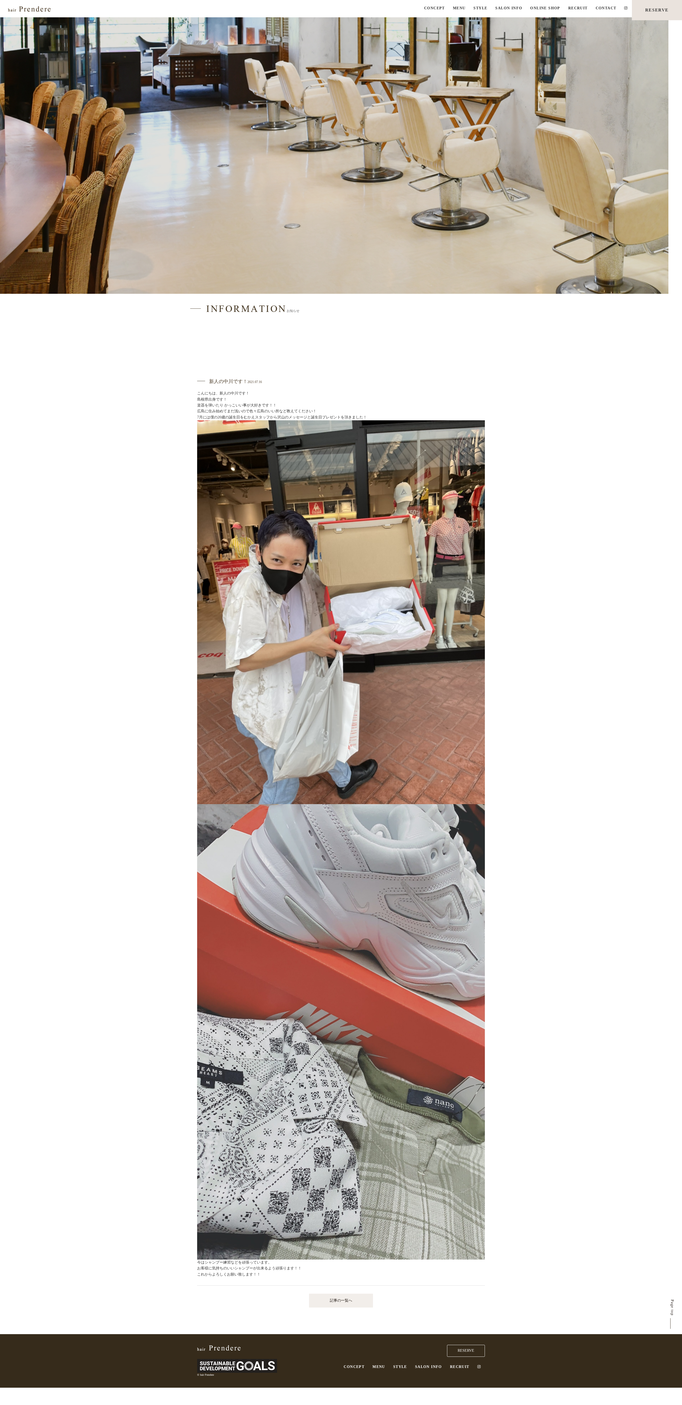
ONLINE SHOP (545, 8)
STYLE (480, 8)
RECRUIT (578, 8)
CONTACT (606, 8)
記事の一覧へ (341, 1300)
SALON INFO (508, 8)
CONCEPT (434, 8)
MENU (459, 8)
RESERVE (657, 10)
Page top (672, 1308)
